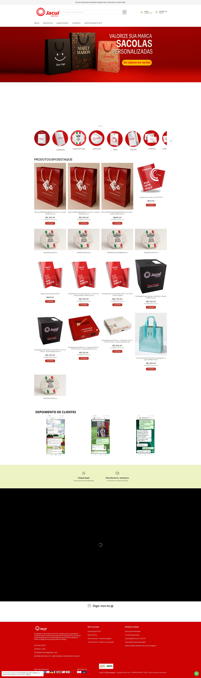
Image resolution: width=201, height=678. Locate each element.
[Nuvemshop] (107, 673)
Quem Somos (62, 23)
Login (146, 11)
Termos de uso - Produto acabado (99, 638)
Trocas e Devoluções (132, 635)
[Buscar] (124, 12)
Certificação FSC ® (93, 23)
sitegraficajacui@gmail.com (45, 652)
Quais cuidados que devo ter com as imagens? (140, 645)
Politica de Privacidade (132, 631)
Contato (76, 23)
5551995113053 (40, 645)
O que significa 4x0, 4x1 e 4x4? (135, 638)
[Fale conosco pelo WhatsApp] (196, 673)
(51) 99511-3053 (40, 649)
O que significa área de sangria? (135, 642)
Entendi (28, 674)
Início (36, 23)
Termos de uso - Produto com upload (100, 642)
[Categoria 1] (42, 138)
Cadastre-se (148, 13)
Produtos (48, 23)
